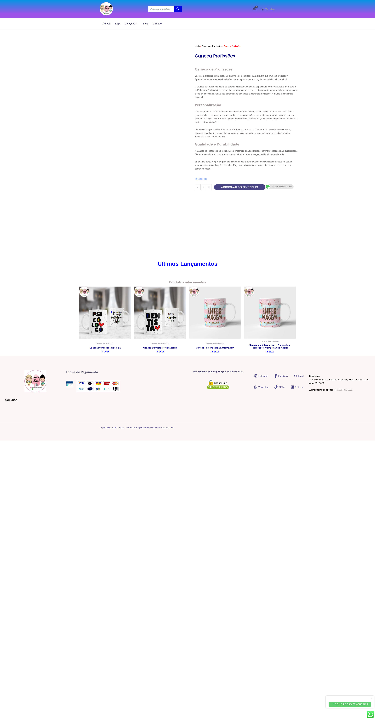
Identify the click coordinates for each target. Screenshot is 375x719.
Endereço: (314, 376)
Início (197, 46)
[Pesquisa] (178, 9)
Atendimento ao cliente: (321, 390)
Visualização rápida (105, 336)
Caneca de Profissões (212, 46)
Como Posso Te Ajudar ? (351, 704)
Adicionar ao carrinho (239, 187)
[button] (136, 24)
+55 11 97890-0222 (343, 390)
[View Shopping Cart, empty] (254, 9)
